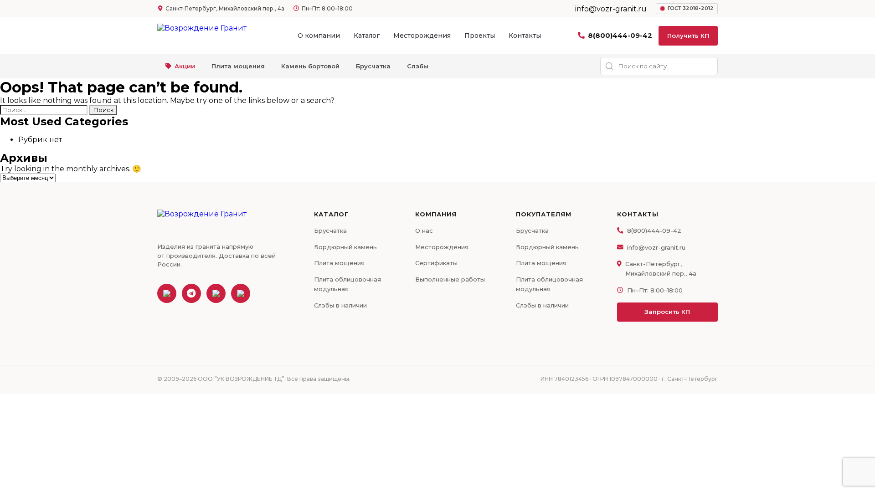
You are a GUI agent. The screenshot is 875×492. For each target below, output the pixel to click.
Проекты (479, 35)
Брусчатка (373, 66)
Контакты (525, 35)
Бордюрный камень (345, 247)
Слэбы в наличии (340, 305)
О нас (424, 230)
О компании (319, 35)
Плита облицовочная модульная (347, 284)
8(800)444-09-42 (620, 35)
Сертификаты (436, 262)
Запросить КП (667, 311)
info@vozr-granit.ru (656, 247)
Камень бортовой (310, 66)
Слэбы (417, 66)
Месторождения (422, 35)
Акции (185, 66)
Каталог (367, 35)
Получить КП (688, 35)
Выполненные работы (450, 279)
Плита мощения (238, 66)
